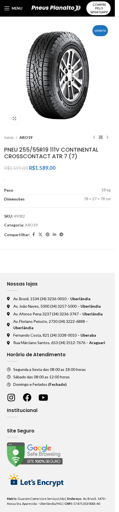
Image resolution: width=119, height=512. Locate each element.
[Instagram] (11, 397)
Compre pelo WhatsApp (99, 8)
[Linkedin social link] (54, 234)
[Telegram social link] (61, 234)
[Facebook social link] (33, 234)
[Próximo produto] (107, 137)
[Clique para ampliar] (14, 118)
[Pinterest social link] (47, 234)
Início (9, 137)
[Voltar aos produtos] (100, 137)
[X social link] (40, 234)
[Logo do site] (56, 8)
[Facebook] (27, 397)
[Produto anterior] (94, 137)
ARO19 (25, 137)
